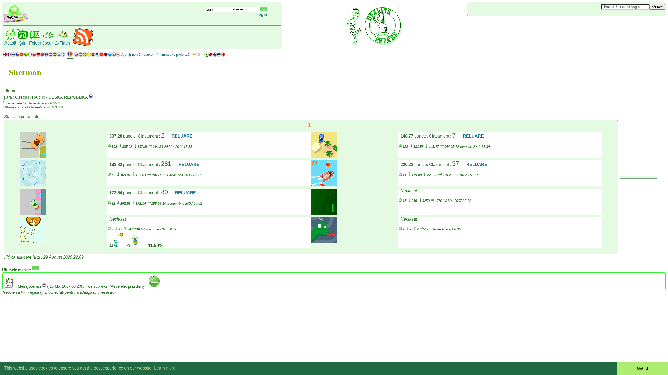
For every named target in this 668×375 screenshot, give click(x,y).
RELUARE (182, 136)
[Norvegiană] (46, 55)
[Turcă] (42, 55)
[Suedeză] (85, 55)
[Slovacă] (76, 55)
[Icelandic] (223, 55)
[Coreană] (210, 55)
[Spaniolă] (55, 55)
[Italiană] (30, 55)
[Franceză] (9, 55)
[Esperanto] (114, 55)
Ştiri (22, 43)
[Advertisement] (497, 24)
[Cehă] (17, 55)
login (262, 14)
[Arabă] (206, 55)
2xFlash (62, 43)
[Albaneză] (106, 55)
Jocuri (48, 43)
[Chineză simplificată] (101, 55)
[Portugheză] (24, 55)
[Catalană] (89, 55)
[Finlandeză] (13, 55)
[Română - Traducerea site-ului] (70, 56)
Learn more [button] (164, 368)
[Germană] (38, 55)
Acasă (10, 43)
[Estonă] (219, 55)
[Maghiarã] (81, 55)
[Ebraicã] (59, 55)
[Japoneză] (118, 55)
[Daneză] (63, 55)
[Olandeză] (51, 55)
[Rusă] (110, 55)
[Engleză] (5, 55)
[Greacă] (97, 55)
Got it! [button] (642, 368)
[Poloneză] (34, 55)
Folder (35, 43)
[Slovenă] (215, 55)
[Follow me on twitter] (15, 22)
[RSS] (82, 45)
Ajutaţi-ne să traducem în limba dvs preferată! (155, 55)
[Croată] (93, 55)
